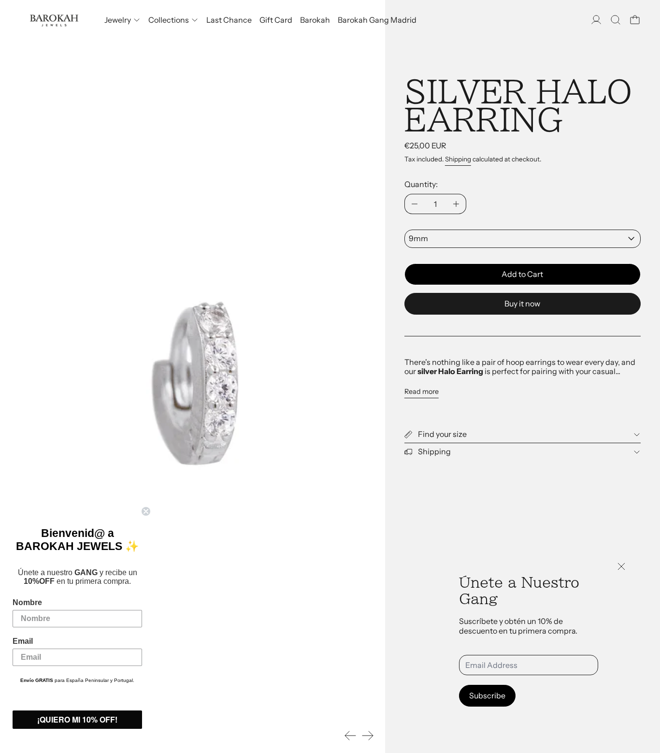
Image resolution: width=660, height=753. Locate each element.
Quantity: (421, 184)
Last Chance (229, 20)
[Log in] (596, 20)
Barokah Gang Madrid (377, 20)
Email (23, 641)
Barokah (315, 20)
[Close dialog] (146, 511)
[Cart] (635, 20)
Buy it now (522, 303)
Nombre (27, 602)
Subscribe (487, 695)
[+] (456, 204)
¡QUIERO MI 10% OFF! (77, 719)
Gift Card (275, 20)
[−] (414, 204)
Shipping (458, 159)
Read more (421, 392)
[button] (615, 20)
